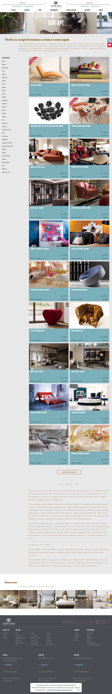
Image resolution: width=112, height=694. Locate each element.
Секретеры (4, 123)
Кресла (4, 81)
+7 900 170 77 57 (95, 6)
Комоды (4, 87)
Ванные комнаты (6, 162)
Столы (3, 94)
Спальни (33, 633)
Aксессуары (5, 136)
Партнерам (89, 638)
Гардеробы (4, 100)
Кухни (3, 61)
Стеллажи (4, 104)
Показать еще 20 (69, 472)
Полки (3, 110)
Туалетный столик (6, 130)
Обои (3, 166)
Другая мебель (6, 58)
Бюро (3, 133)
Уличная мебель (35, 642)
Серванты (4, 126)
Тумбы (3, 91)
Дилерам (89, 636)
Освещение (48, 640)
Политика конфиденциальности (94, 645)
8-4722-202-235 (79, 665)
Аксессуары (49, 642)
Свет (3, 120)
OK (78, 690)
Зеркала (4, 159)
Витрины (4, 149)
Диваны (4, 64)
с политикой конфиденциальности (59, 690)
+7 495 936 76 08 (28, 6)
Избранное (87, 10)
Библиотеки (5, 139)
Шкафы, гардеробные (21, 638)
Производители (54, 10)
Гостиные (48, 633)
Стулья (3, 84)
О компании (5, 633)
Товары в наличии (71, 10)
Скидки (76, 638)
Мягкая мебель (19, 636)
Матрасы (4, 117)
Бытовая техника (6, 156)
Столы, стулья (34, 636)
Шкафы (4, 97)
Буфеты (4, 153)
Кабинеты (4, 169)
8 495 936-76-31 (8, 665)
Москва (22, 3)
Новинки (76, 633)
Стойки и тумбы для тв (7, 146)
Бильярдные (34, 640)
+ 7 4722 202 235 (84, 6)
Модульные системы (7, 143)
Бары (3, 71)
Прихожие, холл (6, 172)
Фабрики (89, 640)
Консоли (4, 107)
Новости (101, 10)
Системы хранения (35, 638)
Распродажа (77, 636)
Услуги (4, 636)
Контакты (5, 638)
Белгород (89, 3)
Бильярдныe (5, 68)
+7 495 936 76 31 (17, 6)
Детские (48, 636)
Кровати (4, 113)
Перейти (9, 604)
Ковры (3, 74)
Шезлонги (4, 77)
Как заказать (90, 633)
